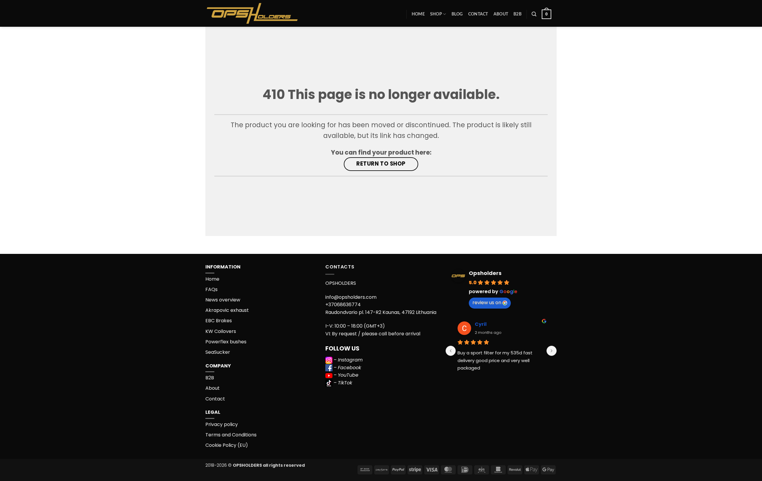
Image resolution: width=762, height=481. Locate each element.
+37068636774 (343, 304)
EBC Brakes (218, 320)
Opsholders (485, 273)
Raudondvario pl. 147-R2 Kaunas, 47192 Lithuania (380, 312)
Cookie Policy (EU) (226, 445)
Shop (436, 14)
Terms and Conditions (231, 434)
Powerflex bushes (225, 341)
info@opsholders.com (351, 297)
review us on (486, 302)
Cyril (481, 324)
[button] (534, 14)
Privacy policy (221, 424)
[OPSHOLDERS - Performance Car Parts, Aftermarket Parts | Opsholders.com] (266, 13)
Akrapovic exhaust (227, 310)
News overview (222, 299)
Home (418, 14)
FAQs (211, 289)
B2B (517, 14)
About (501, 14)
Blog (457, 14)
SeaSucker (217, 352)
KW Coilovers (220, 331)
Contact (478, 14)
